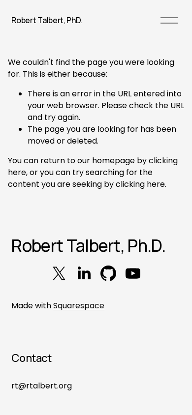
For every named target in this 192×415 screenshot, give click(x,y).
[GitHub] (108, 273)
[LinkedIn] (84, 273)
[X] (59, 273)
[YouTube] (133, 273)
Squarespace (78, 305)
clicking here (140, 184)
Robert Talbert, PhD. (46, 20)
